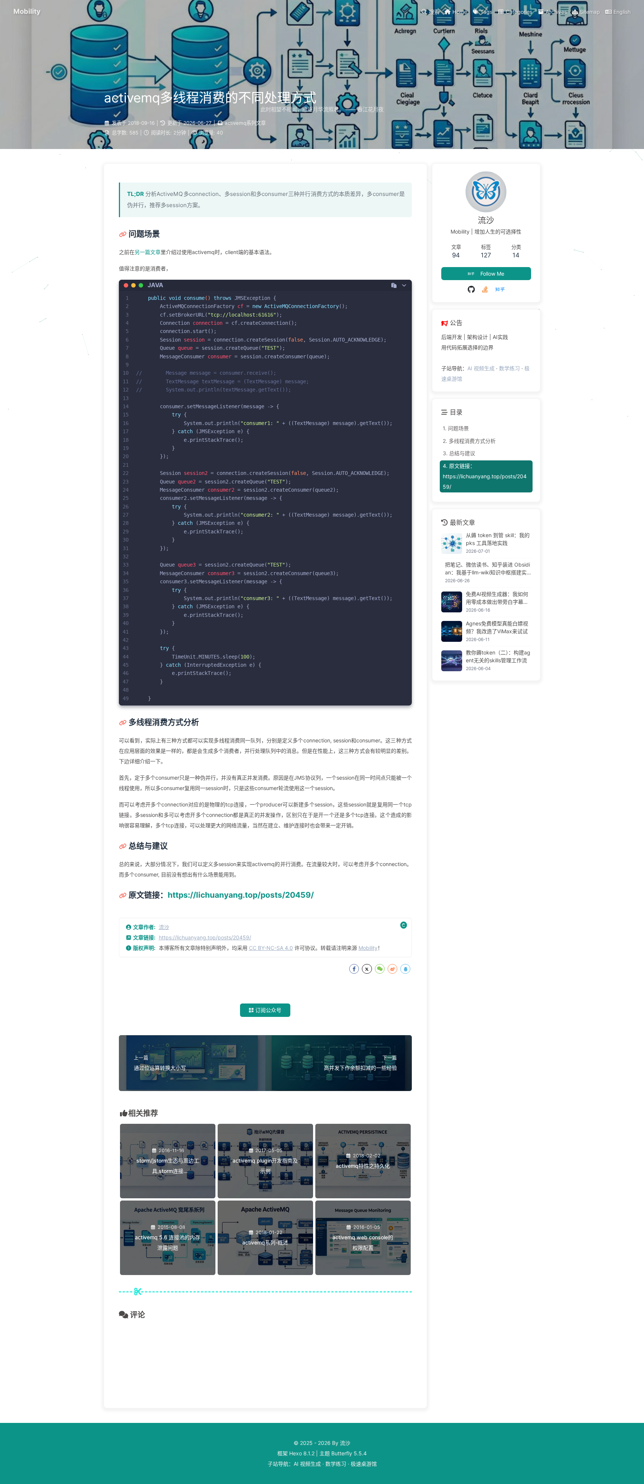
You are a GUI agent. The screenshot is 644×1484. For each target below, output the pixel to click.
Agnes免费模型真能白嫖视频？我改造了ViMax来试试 (497, 627)
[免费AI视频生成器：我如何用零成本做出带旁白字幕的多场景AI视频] (451, 602)
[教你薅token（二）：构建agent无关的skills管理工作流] (451, 660)
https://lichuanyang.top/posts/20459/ (241, 895)
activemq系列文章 (245, 123)
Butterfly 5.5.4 (349, 1453)
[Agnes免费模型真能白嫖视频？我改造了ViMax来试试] (451, 631)
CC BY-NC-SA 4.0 (271, 948)
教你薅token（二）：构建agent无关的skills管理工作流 (498, 656)
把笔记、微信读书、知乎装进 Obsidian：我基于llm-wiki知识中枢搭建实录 (487, 568)
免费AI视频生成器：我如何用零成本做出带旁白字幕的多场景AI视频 (497, 597)
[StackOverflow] (485, 289)
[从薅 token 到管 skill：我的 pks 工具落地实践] (451, 543)
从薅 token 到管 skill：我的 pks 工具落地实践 (498, 539)
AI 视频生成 (481, 368)
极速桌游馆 (364, 1464)
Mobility (368, 948)
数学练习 (509, 368)
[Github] (471, 289)
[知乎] (500, 289)
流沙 (164, 927)
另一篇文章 (148, 252)
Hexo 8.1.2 (302, 1453)
